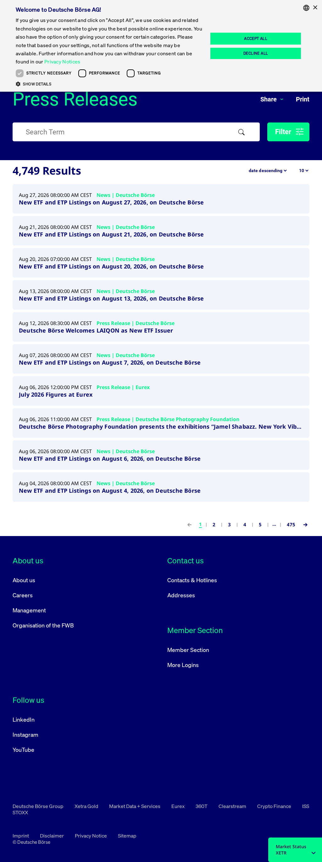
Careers (23, 595)
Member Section (188, 649)
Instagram (25, 734)
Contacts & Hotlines (192, 580)
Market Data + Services (135, 806)
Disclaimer (52, 835)
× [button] (315, 7)
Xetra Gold (87, 806)
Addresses (181, 595)
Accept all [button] (255, 38)
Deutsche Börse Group (38, 806)
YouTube (23, 749)
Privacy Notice (91, 835)
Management (29, 610)
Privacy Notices (62, 61)
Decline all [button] (255, 53)
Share (269, 99)
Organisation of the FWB (43, 625)
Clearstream (233, 806)
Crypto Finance (274, 806)
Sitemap (127, 835)
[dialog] (161, 46)
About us (24, 580)
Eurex (178, 806)
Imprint (21, 835)
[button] (109, 84)
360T (202, 806)
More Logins (183, 665)
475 (291, 524)
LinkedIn (24, 719)
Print (302, 99)
